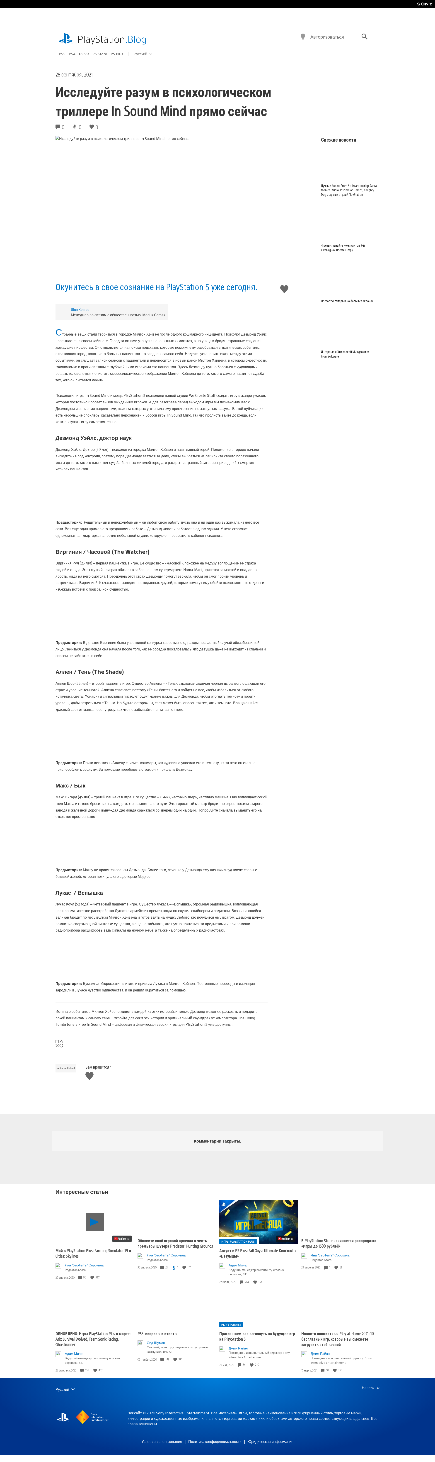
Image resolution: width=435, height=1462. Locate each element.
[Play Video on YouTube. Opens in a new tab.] (122, 1239)
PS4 (72, 54)
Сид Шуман (156, 1342)
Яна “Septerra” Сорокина (84, 1265)
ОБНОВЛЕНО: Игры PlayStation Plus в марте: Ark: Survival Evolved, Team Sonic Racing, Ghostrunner (93, 1339)
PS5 (62, 54)
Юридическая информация (270, 1441)
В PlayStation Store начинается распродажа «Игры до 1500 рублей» (338, 1243)
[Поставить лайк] (92, 1277)
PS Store (99, 54)
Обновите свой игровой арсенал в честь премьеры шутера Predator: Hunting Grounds (175, 1243)
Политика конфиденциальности (215, 1441)
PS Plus (117, 54)
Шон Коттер (80, 309)
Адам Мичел (238, 1265)
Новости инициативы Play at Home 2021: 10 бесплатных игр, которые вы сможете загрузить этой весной (337, 1339)
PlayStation (112, 38)
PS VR (84, 54)
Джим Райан (238, 1348)
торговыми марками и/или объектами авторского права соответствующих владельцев (296, 1418)
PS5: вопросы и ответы (157, 1333)
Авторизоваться (327, 37)
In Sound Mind (66, 1068)
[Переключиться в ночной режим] (303, 37)
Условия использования (162, 1441)
